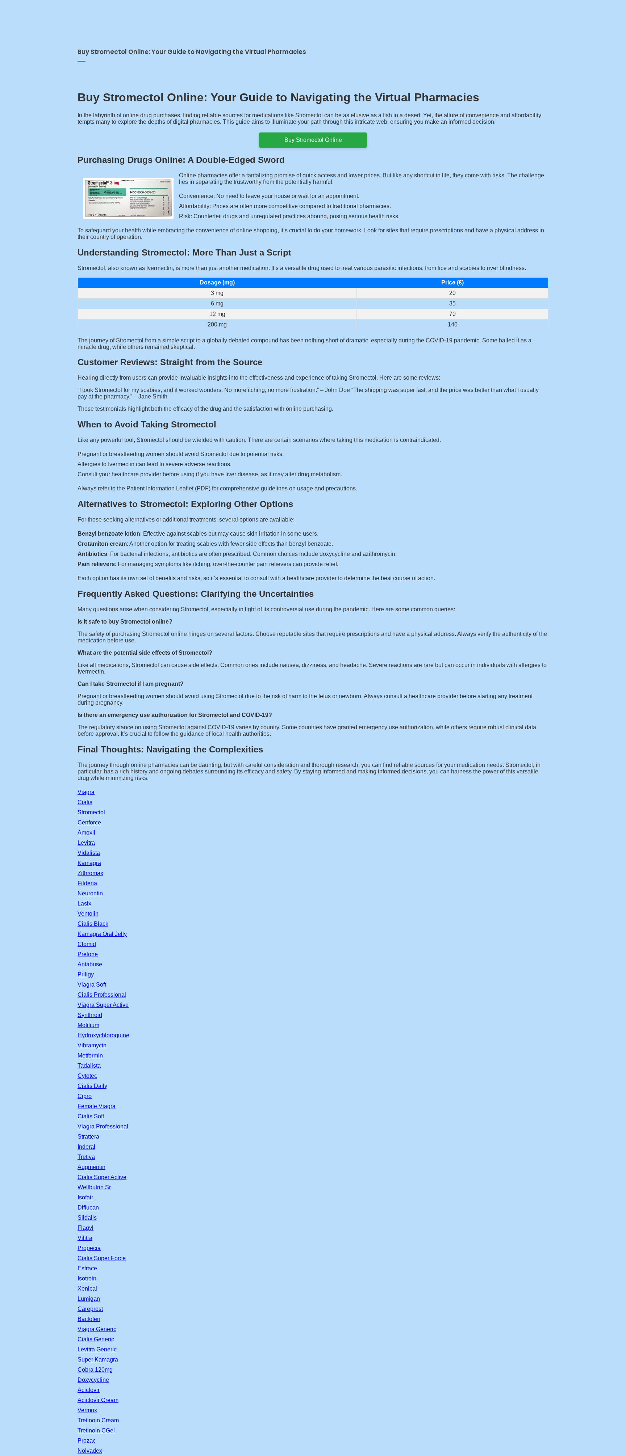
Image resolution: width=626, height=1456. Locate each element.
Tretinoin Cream (98, 1420)
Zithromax (90, 873)
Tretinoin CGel (96, 1430)
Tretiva (86, 1157)
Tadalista (89, 1066)
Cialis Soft (91, 1116)
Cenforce (89, 822)
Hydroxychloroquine (103, 1035)
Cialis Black (93, 924)
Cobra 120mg (95, 1370)
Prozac (87, 1441)
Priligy (86, 974)
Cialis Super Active (102, 1177)
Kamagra (89, 863)
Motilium (88, 1025)
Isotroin (87, 1278)
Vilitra (85, 1238)
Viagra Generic (97, 1329)
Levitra (86, 843)
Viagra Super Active (103, 1005)
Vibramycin (92, 1045)
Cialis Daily (92, 1086)
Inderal (86, 1147)
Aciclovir (89, 1390)
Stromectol (91, 812)
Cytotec (87, 1076)
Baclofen (89, 1319)
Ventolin (88, 914)
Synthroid (90, 1015)
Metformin (90, 1055)
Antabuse (90, 964)
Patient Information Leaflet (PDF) (168, 488)
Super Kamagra (98, 1359)
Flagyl (85, 1228)
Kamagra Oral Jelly (102, 934)
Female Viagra (97, 1106)
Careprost (90, 1309)
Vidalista (89, 853)
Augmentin (91, 1167)
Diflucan (88, 1207)
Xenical (87, 1289)
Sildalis (87, 1218)
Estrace (87, 1268)
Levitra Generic (97, 1349)
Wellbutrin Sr (94, 1187)
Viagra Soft (92, 985)
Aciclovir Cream (98, 1400)
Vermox (87, 1410)
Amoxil (86, 833)
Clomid (87, 944)
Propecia (89, 1248)
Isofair (85, 1197)
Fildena (87, 883)
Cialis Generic (96, 1339)
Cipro (85, 1096)
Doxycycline (93, 1380)
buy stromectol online (313, 140)
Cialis (85, 802)
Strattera (88, 1137)
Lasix (84, 903)
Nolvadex (90, 1451)
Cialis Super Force (102, 1258)
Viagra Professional (103, 1126)
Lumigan (89, 1299)
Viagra (86, 792)
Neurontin (90, 893)
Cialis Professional (102, 995)
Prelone (88, 954)
